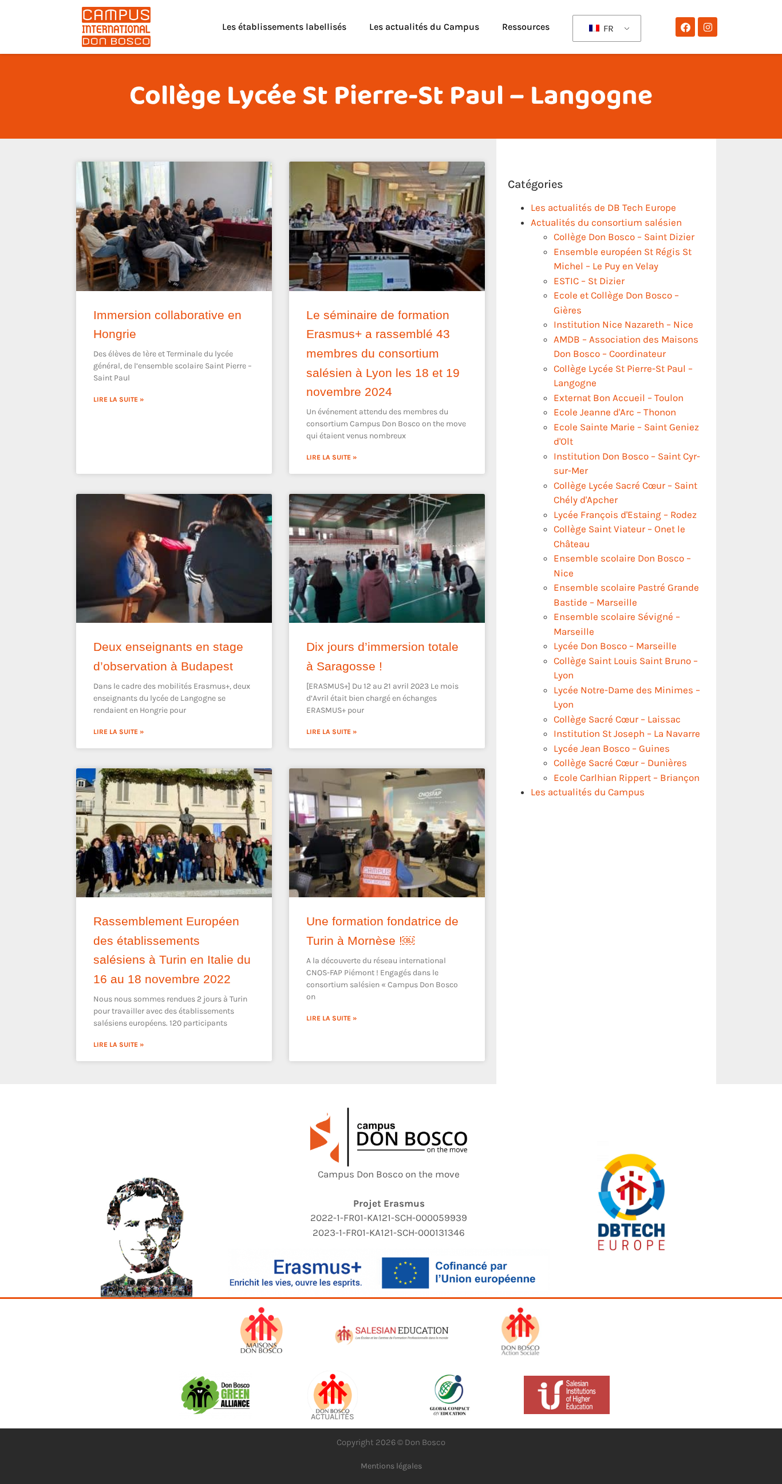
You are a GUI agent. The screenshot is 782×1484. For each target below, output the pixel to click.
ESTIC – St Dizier (589, 280)
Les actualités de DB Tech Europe (603, 207)
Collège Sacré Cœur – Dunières (620, 762)
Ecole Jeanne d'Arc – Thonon (615, 412)
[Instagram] (707, 27)
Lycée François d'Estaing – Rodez (625, 514)
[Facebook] (685, 27)
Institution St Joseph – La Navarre (627, 733)
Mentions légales (391, 1466)
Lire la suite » (118, 399)
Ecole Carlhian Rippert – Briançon (627, 777)
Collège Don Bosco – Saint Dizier (624, 236)
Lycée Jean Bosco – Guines (612, 748)
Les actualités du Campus (424, 26)
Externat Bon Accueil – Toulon (619, 397)
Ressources (526, 26)
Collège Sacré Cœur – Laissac (617, 719)
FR (607, 28)
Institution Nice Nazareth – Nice (623, 324)
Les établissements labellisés (284, 26)
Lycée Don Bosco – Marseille (615, 645)
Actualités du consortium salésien (606, 222)
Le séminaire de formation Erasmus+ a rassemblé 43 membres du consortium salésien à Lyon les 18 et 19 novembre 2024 (383, 353)
